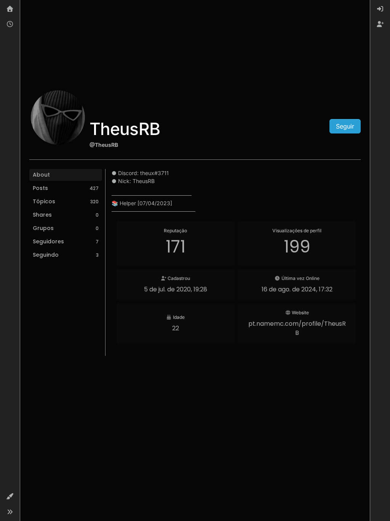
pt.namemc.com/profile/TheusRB (297, 328)
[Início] (10, 9)
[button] (10, 496)
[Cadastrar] (380, 24)
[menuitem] (380, 9)
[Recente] (10, 24)
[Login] (380, 9)
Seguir (345, 126)
